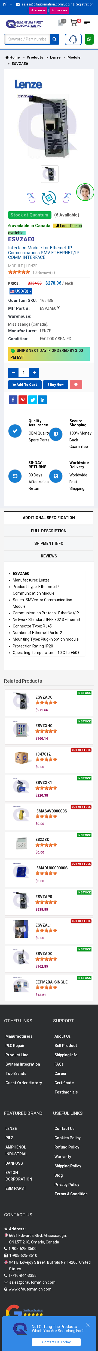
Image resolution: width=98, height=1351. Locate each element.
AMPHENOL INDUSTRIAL (16, 1150)
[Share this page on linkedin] (42, 399)
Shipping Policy (67, 1166)
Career (60, 1073)
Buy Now (56, 385)
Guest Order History (23, 1083)
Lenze (55, 57)
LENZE (11, 1128)
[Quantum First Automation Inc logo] (24, 24)
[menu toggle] (87, 24)
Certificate (64, 1083)
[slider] (19, 272)
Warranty (62, 1157)
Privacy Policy (66, 1184)
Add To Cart (26, 385)
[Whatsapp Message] (89, 39)
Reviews (49, 556)
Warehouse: (19, 316)
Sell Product (65, 1045)
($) (5, 4)
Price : (14, 283)
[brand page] (28, 84)
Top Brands (15, 1073)
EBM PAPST (15, 1188)
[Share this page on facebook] (13, 399)
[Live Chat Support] (85, 192)
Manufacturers (19, 1036)
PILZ (9, 1138)
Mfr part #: (19, 308)
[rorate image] (31, 197)
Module (74, 57)
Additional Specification (49, 518)
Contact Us (64, 1128)
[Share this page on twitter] (32, 399)
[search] (54, 39)
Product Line (16, 1055)
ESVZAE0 (20, 64)
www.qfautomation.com (30, 1289)
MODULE (15, 266)
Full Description (48, 531)
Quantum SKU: (22, 300)
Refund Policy (66, 1147)
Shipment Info (48, 543)
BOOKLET (40, 10)
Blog (58, 1175)
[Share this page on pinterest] (23, 399)
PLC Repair (14, 1045)
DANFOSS (14, 1163)
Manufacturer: (22, 330)
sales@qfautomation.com (42, 4)
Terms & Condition (71, 1194)
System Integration (22, 1064)
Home (14, 57)
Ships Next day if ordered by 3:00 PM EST (46, 353)
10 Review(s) (43, 272)
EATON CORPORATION (18, 1175)
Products (35, 57)
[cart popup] (74, 24)
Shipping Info (66, 1055)
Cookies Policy (67, 1138)
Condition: (18, 338)
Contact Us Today (56, 1342)
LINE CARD (61, 10)
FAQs (59, 1064)
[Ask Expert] (73, 39)
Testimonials (66, 1092)
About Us (62, 1036)
